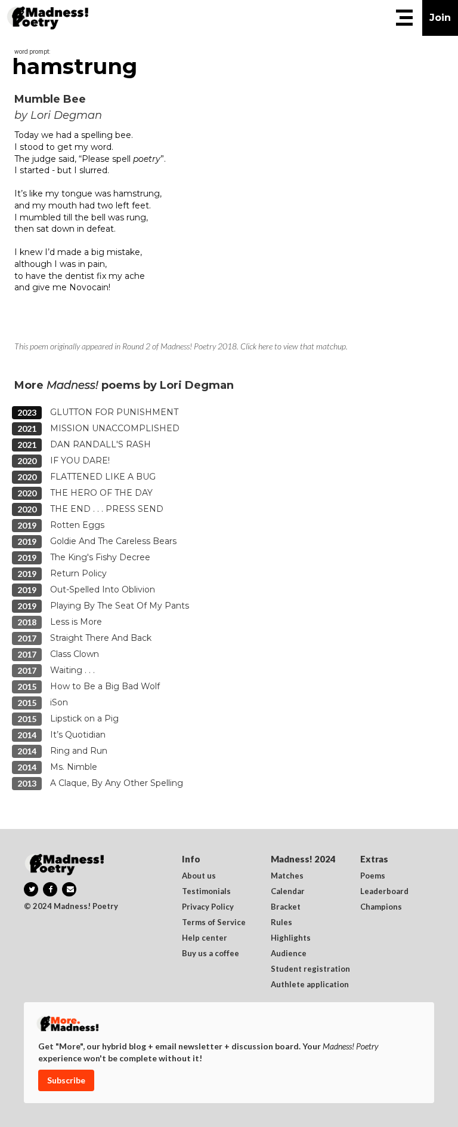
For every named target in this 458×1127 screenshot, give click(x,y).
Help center (204, 938)
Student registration (310, 969)
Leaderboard (384, 892)
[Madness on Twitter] (31, 889)
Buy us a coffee (210, 954)
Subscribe (66, 1080)
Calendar (288, 892)
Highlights (291, 938)
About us (199, 876)
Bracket (286, 907)
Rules (281, 923)
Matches (287, 876)
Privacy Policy (208, 907)
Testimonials (206, 892)
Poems (372, 876)
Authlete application (310, 985)
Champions (381, 907)
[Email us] (69, 889)
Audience (289, 954)
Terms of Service (214, 923)
